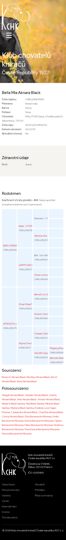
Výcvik (5, 501)
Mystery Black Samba (22, 408)
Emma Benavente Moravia (39, 420)
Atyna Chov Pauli (28, 343)
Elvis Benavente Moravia (38, 416)
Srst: (5, 164)
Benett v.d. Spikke (44, 294)
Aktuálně (40, 484)
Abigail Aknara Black (13, 395)
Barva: (5, 108)
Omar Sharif (25, 304)
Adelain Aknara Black (36, 395)
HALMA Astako (42, 353)
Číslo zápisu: (9, 99)
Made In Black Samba (13, 403)
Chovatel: (8, 116)
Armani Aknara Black (49, 399)
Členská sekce (10, 517)
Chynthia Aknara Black (51, 412)
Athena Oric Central (45, 235)
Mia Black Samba (35, 403)
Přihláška (40, 490)
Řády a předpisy (44, 495)
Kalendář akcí (9, 506)
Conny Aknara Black (13, 416)
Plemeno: (7, 103)
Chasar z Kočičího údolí (46, 333)
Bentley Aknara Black (38, 377)
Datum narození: (12, 129)
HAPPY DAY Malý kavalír (31, 265)
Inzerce (6, 512)
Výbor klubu (8, 484)
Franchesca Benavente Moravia (42, 429)
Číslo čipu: (8, 125)
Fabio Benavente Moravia (39, 425)
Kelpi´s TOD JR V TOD (31, 226)
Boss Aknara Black (27, 381)
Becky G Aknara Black (14, 377)
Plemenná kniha (10, 490)
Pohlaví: (6, 112)
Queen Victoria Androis (47, 314)
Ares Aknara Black (27, 399)
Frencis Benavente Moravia (16, 433)
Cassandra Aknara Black (24, 412)
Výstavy (6, 495)
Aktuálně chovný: (12, 133)
